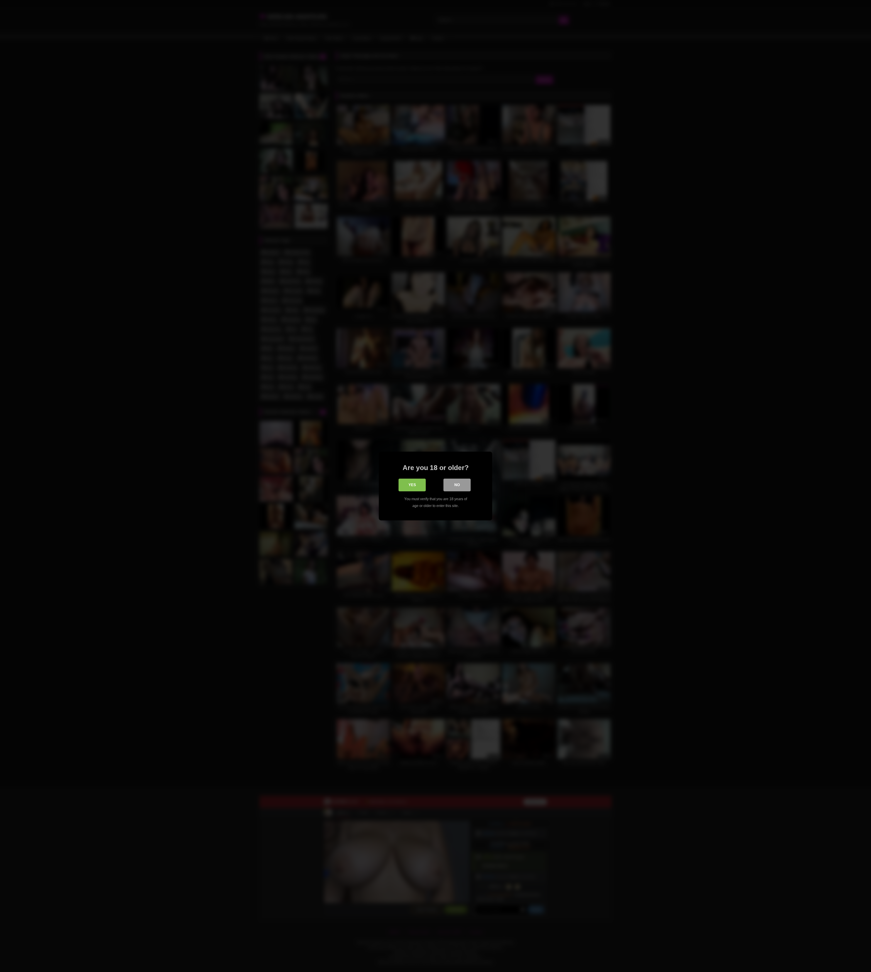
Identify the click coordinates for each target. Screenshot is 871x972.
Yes (412, 485)
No (457, 485)
